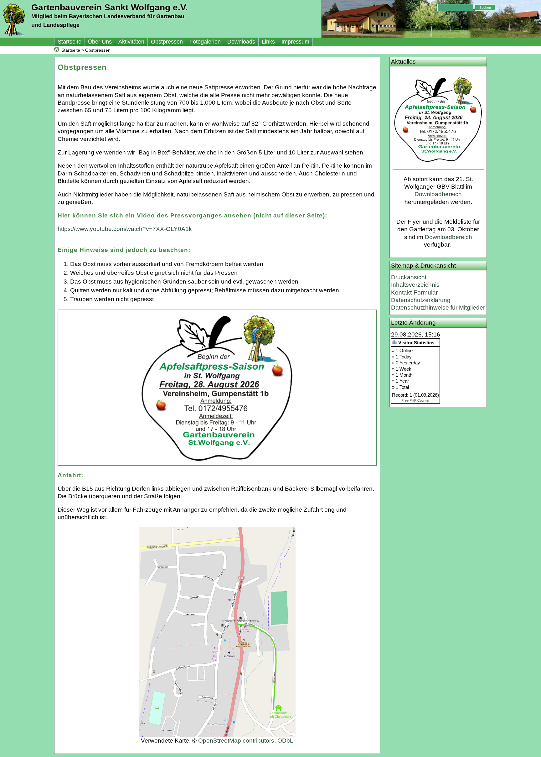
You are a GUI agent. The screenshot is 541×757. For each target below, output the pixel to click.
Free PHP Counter (415, 400)
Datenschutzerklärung (421, 300)
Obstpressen (167, 42)
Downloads (241, 42)
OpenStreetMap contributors (236, 740)
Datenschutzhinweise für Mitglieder (438, 307)
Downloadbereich (438, 194)
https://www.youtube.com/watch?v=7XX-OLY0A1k (125, 229)
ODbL (285, 740)
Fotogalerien (205, 42)
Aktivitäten (131, 42)
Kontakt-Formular (414, 292)
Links (268, 42)
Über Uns (100, 42)
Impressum (295, 42)
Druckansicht (408, 277)
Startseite (69, 42)
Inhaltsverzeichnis (415, 284)
